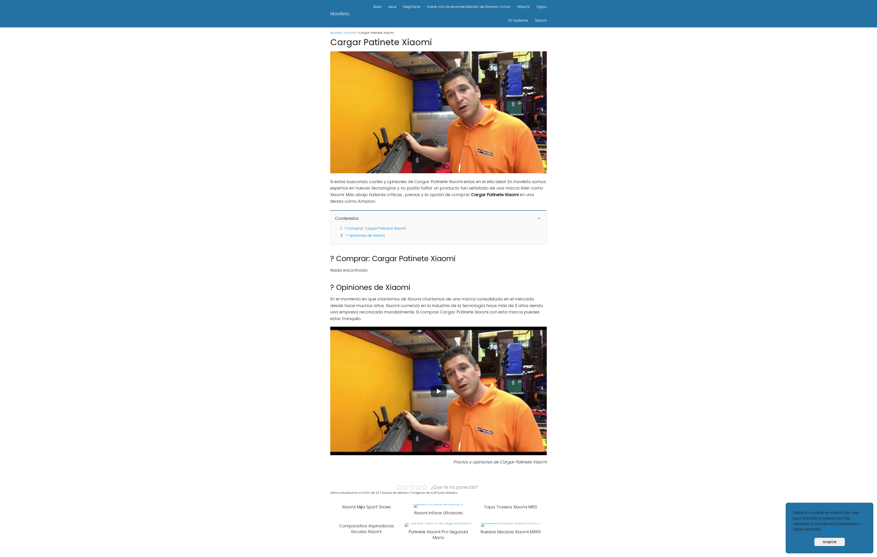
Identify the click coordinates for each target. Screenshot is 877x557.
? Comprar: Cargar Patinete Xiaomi (375, 228)
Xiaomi (541, 20)
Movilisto (340, 14)
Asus (392, 6)
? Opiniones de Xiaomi (365, 235)
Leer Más (829, 529)
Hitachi (523, 6)
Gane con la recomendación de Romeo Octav (468, 6)
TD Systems (518, 20)
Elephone (411, 6)
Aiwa (377, 6)
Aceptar (830, 541)
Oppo (541, 6)
